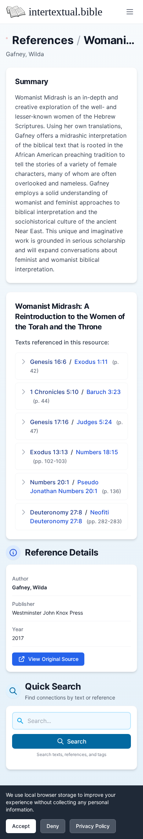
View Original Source (53, 659)
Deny (53, 826)
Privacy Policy (93, 826)
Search (77, 741)
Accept (21, 826)
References (43, 40)
